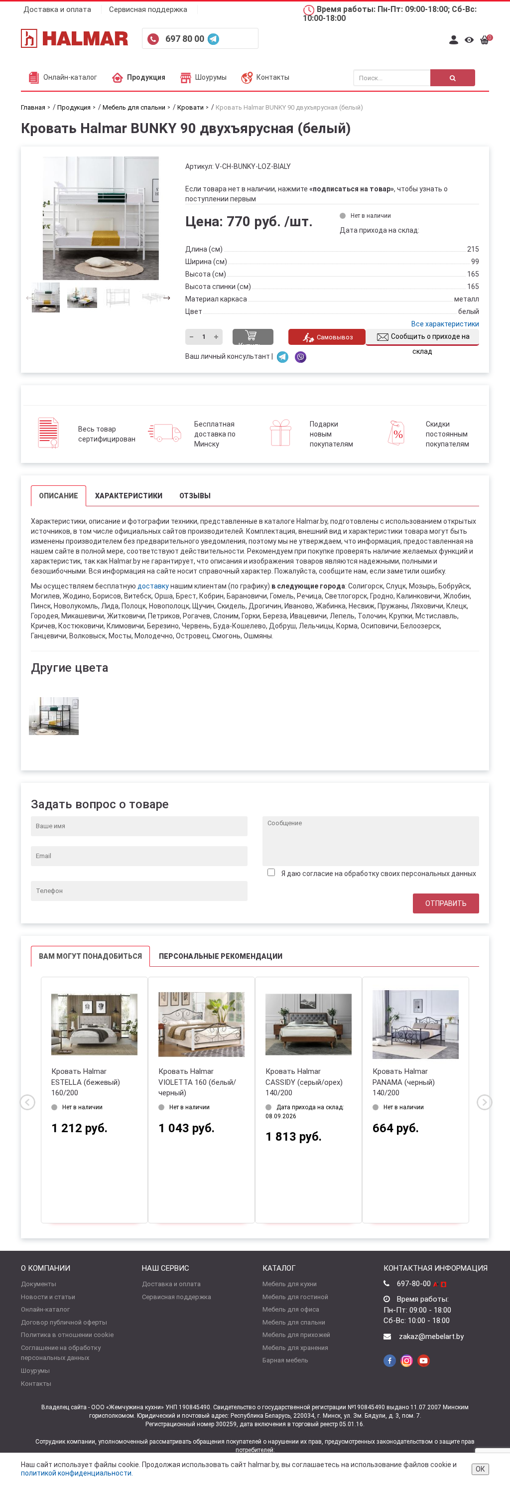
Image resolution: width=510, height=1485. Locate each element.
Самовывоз (335, 337)
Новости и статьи (48, 1297)
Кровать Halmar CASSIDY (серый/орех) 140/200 (304, 1082)
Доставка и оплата (57, 9)
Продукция (146, 77)
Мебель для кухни (289, 1284)
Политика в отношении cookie (67, 1334)
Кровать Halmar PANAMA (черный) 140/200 (404, 1082)
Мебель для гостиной (295, 1297)
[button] (163, 297)
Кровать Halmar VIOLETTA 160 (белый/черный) (197, 1082)
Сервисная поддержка (148, 9)
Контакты (272, 77)
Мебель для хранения (295, 1347)
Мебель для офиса (290, 1309)
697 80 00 (185, 38)
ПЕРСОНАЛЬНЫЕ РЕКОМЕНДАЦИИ (220, 956)
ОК (480, 1469)
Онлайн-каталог (70, 77)
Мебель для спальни (293, 1322)
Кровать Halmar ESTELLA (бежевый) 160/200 (85, 1082)
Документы (38, 1284)
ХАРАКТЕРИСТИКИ (128, 496)
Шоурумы (211, 77)
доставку (153, 586)
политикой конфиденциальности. (77, 1473)
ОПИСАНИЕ (58, 496)
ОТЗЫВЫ (195, 496)
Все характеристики (445, 324)
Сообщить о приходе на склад (430, 339)
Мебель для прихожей (296, 1334)
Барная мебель (285, 1360)
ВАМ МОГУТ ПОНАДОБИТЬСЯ (90, 956)
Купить (250, 343)
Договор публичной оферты (64, 1322)
